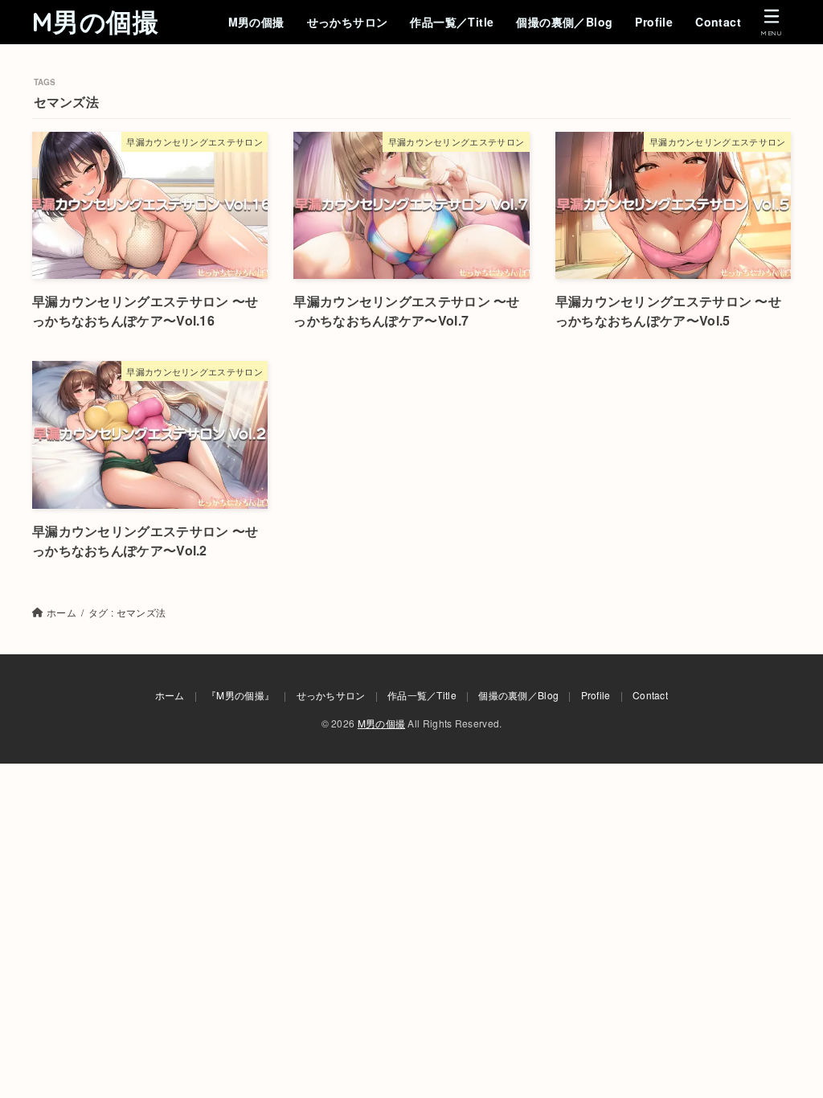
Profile (654, 22)
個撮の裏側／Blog (564, 22)
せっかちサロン (347, 22)
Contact (718, 22)
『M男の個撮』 (240, 695)
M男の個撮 (95, 22)
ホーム (170, 695)
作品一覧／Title (451, 22)
